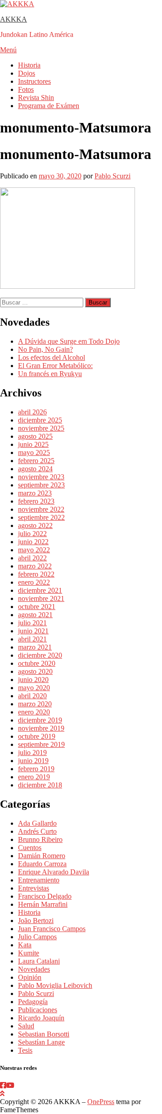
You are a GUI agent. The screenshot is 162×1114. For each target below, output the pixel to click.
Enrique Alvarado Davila (53, 872)
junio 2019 (33, 760)
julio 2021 (32, 623)
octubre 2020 (36, 663)
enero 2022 (34, 582)
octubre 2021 (36, 606)
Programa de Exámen (48, 105)
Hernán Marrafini (43, 904)
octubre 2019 (36, 736)
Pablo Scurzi (112, 176)
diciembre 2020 (40, 655)
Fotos (26, 89)
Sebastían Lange (41, 1042)
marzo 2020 (35, 704)
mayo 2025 (34, 452)
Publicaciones (37, 1010)
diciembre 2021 (40, 590)
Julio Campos (37, 937)
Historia (29, 65)
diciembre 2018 (40, 785)
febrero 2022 (36, 574)
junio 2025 (33, 444)
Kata (25, 945)
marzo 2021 (35, 647)
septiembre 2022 (41, 517)
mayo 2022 (34, 550)
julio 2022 (32, 533)
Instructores (34, 81)
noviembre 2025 (41, 428)
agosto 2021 (35, 614)
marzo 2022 (35, 566)
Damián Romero (41, 855)
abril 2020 (32, 696)
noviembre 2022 (41, 509)
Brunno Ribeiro (40, 839)
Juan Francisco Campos (52, 928)
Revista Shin (36, 97)
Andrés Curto (37, 831)
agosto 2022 (35, 525)
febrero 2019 (36, 769)
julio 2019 (32, 752)
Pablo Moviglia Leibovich (55, 985)
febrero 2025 (36, 460)
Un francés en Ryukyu (50, 373)
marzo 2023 (35, 493)
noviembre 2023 (41, 477)
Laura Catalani (39, 961)
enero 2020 (34, 712)
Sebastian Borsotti (43, 1034)
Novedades (34, 969)
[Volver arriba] (2, 1093)
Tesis (25, 1050)
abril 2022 (32, 558)
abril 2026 (32, 412)
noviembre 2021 (41, 598)
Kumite (28, 953)
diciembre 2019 (40, 720)
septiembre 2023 (41, 485)
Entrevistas (33, 888)
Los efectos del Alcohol (51, 357)
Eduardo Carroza (42, 864)
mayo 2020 (34, 687)
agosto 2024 (35, 469)
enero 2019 (34, 777)
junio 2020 (33, 679)
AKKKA (13, 19)
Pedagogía (33, 1001)
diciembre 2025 (40, 420)
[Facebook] (3, 1085)
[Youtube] (10, 1085)
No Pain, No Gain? (45, 349)
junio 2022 (33, 542)
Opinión (29, 977)
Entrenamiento (38, 880)
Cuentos (29, 847)
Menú (8, 50)
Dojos (26, 73)
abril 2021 (32, 639)
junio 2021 (33, 631)
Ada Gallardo (37, 823)
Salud (26, 1026)
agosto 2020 (35, 671)
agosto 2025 (35, 436)
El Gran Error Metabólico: (55, 365)
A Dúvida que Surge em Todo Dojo (69, 341)
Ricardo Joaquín (41, 1018)
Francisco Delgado (45, 896)
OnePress (100, 1101)
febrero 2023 (36, 501)
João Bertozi (36, 920)
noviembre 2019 (41, 728)
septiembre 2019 (41, 744)
